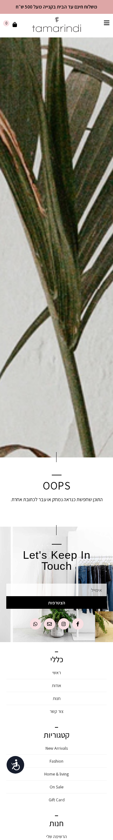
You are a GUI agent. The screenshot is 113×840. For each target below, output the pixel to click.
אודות (56, 685)
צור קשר (56, 711)
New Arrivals (57, 748)
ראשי (56, 672)
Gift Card (57, 800)
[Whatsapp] (35, 624)
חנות (57, 698)
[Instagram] (63, 624)
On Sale (56, 787)
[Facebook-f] (77, 624)
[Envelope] (49, 624)
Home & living (56, 774)
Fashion (56, 761)
